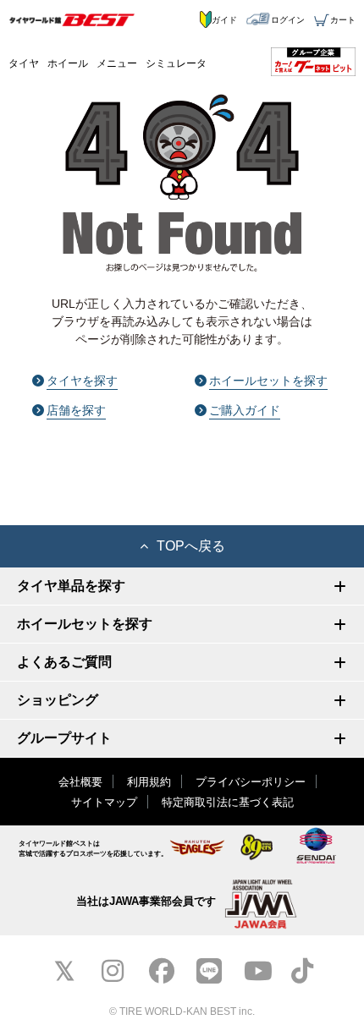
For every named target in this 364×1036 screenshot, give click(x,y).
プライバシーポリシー (251, 782)
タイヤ (23, 63)
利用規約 (149, 782)
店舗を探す (76, 410)
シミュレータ (176, 63)
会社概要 (80, 782)
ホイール (67, 63)
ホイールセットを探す (268, 380)
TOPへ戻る (191, 546)
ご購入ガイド (244, 410)
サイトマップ (104, 802)
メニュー (117, 63)
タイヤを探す (82, 380)
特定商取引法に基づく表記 (228, 802)
